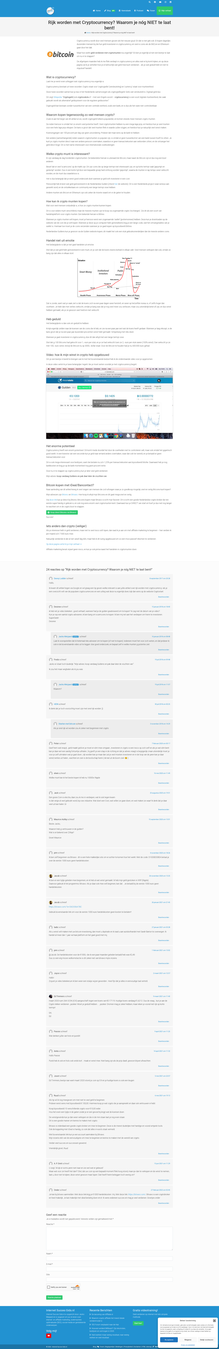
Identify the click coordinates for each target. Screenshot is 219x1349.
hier (116, 184)
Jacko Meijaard (65, 636)
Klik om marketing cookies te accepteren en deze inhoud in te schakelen (109, 403)
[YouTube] (48, 1336)
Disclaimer (137, 1347)
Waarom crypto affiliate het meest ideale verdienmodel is (107, 1319)
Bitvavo (74, 494)
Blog (111, 11)
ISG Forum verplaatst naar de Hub (105, 1325)
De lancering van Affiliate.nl (102, 1314)
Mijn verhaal (166, 11)
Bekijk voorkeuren (206, 1340)
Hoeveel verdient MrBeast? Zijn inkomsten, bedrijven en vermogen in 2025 (107, 1329)
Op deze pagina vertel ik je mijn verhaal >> (64, 544)
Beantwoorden (163, 597)
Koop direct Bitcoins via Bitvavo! (63, 512)
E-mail (49, 1264)
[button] (214, 1320)
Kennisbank (126, 11)
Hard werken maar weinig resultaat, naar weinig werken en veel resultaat (109, 1336)
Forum (152, 11)
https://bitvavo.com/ (137, 1194)
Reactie (50, 1224)
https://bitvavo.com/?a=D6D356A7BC (65, 907)
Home (98, 11)
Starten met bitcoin (67, 724)
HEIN (56, 704)
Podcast (140, 11)
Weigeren (187, 1340)
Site (48, 1274)
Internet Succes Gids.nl (59, 1347)
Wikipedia (57, 97)
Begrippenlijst (109, 1347)
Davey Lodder (60, 578)
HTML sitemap (146, 1347)
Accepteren (169, 1340)
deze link (53, 500)
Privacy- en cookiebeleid (188, 1345)
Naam (49, 1254)
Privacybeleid (128, 1347)
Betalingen (119, 1347)
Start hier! (138, 1323)
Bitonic (65, 494)
